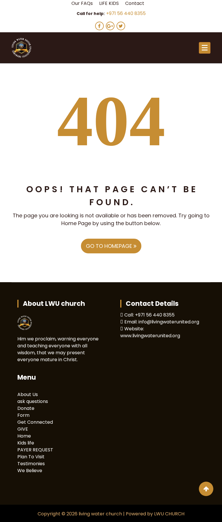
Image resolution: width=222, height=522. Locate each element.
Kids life (25, 443)
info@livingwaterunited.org (168, 322)
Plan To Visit (31, 456)
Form (23, 415)
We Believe (29, 470)
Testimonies (31, 463)
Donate (25, 408)
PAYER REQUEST (35, 449)
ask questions (32, 401)
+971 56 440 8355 (126, 13)
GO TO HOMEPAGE (110, 246)
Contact (134, 3)
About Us (27, 394)
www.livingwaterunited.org (150, 335)
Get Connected (35, 422)
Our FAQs (82, 3)
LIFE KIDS (109, 3)
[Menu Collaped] (204, 48)
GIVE (22, 429)
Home (24, 436)
